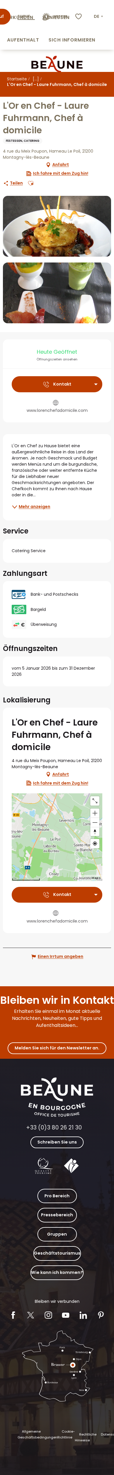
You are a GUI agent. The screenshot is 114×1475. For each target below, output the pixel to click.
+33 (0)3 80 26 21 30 (54, 1128)
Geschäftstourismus (57, 1253)
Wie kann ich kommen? (57, 1272)
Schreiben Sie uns (57, 1142)
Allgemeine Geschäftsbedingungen (37, 1434)
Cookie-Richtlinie (66, 1434)
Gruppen (57, 1234)
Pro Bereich (57, 1196)
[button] (99, 17)
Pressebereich (57, 1215)
